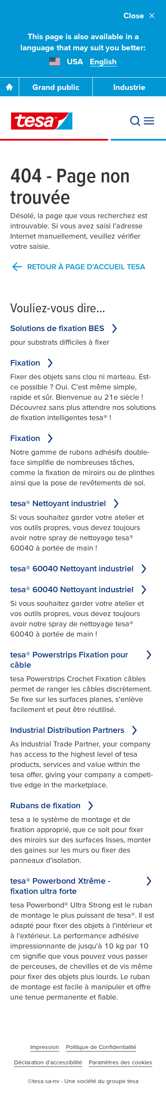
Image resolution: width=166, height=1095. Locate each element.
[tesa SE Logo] (41, 121)
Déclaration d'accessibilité (48, 1062)
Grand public (55, 87)
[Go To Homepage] (9, 87)
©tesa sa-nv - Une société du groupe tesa (83, 1081)
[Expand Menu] (149, 121)
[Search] (135, 121)
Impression (44, 1046)
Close (133, 15)
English (103, 61)
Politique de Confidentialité (101, 1046)
